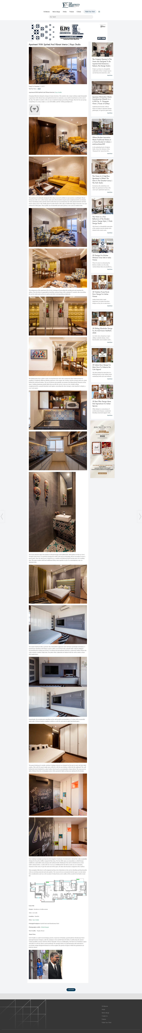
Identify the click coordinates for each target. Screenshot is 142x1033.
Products (72, 12)
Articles (65, 12)
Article (103, 1009)
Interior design (56, 12)
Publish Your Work (90, 11)
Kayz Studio (58, 92)
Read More (109, 75)
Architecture (47, 12)
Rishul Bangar (45, 927)
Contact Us (105, 1016)
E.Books (79, 12)
